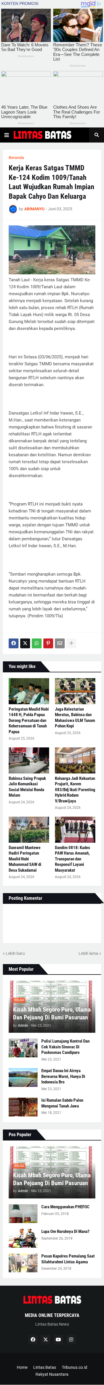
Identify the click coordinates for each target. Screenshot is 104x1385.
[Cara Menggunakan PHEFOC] (23, 1213)
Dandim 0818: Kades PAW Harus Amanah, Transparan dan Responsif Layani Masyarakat (72, 859)
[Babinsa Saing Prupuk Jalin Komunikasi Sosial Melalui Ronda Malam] (29, 760)
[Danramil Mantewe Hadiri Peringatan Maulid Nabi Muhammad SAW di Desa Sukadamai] (29, 830)
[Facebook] (13, 643)
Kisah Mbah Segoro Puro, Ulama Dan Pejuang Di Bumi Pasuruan (52, 1013)
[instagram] (71, 1339)
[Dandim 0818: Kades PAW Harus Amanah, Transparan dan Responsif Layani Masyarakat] (75, 830)
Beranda (16, 158)
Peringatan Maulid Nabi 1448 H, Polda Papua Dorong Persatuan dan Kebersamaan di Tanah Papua (29, 720)
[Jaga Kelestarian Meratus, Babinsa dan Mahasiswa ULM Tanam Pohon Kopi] (75, 691)
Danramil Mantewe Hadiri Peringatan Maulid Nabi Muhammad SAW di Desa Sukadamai (25, 859)
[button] (6, 135)
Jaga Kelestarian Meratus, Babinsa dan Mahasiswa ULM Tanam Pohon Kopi (75, 718)
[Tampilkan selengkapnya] (71, 643)
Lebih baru (15, 953)
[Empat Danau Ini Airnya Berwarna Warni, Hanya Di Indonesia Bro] (23, 1077)
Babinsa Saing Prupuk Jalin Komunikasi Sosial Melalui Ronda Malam (27, 787)
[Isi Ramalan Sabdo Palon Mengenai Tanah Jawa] (23, 1107)
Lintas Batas (44, 1367)
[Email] (60, 643)
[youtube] (58, 1339)
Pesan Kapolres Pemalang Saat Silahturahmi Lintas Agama (68, 1258)
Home (22, 1367)
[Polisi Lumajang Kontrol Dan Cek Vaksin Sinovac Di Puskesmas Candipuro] (23, 1048)
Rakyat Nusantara (52, 1374)
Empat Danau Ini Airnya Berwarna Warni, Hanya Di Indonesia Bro (63, 1076)
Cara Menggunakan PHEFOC (65, 1206)
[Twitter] (25, 643)
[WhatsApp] (37, 643)
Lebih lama (88, 953)
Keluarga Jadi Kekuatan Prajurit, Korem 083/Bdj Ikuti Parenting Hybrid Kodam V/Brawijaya (75, 790)
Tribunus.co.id (74, 1367)
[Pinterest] (48, 643)
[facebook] (33, 1339)
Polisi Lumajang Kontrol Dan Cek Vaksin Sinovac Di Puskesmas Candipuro (65, 1047)
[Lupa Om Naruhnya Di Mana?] (23, 1238)
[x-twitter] (46, 1339)
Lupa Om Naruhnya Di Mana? (65, 1231)
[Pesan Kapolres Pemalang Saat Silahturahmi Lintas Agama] (23, 1262)
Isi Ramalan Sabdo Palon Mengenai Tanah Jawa (62, 1103)
